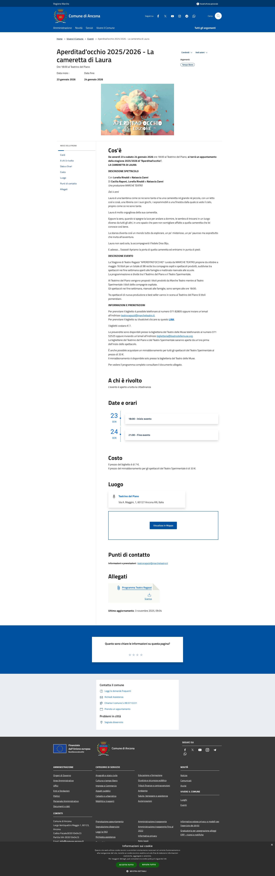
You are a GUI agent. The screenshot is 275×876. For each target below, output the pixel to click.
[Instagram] (178, 16)
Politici (56, 796)
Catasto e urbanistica (106, 796)
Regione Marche (61, 3)
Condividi (185, 52)
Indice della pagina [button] (68, 145)
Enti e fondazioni (61, 791)
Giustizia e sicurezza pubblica (152, 780)
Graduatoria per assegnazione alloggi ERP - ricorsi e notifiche (198, 832)
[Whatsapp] (193, 16)
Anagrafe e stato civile (106, 775)
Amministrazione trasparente (152, 821)
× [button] (272, 845)
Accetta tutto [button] (126, 865)
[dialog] (137, 859)
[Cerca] (218, 15)
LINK (171, 319)
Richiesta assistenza (105, 837)
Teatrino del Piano (129, 496)
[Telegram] (185, 16)
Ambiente (143, 790)
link (165, 859)
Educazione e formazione (150, 775)
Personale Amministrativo (66, 801)
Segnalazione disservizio (107, 826)
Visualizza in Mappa (163, 525)
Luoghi (183, 800)
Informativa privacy (147, 835)
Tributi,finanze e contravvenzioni (154, 785)
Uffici (55, 785)
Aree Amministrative (63, 780)
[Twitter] (164, 16)
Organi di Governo (62, 775)
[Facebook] (157, 16)
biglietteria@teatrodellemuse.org (175, 336)
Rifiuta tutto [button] (149, 864)
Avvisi (183, 785)
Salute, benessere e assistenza (153, 796)
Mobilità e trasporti (105, 801)
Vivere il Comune (75, 39)
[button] (137, 871)
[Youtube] (171, 16)
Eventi (90, 39)
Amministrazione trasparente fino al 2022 (155, 828)
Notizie (183, 775)
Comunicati (185, 780)
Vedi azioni (200, 52)
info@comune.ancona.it (72, 841)
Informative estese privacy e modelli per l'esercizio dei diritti (199, 823)
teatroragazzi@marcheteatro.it (138, 315)
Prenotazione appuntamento (109, 821)
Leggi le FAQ (102, 831)
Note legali (143, 841)
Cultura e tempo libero (106, 780)
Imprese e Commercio (106, 785)
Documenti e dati (61, 806)
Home (59, 39)
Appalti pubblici (103, 791)
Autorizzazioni (145, 801)
